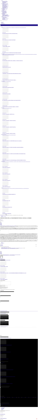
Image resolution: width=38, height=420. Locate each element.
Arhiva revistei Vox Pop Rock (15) (6, 180)
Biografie (17, 397)
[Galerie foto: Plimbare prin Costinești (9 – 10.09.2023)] (3, 382)
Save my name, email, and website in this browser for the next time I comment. (8, 289)
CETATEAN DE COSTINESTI (5, 14)
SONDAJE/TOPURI (4, 7)
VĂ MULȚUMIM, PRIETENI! (3, 279)
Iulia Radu (1, 377)
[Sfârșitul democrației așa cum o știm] (5, 65)
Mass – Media (20, 397)
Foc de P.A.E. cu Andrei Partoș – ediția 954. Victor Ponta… (9, 120)
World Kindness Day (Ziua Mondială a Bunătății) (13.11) (9, 194)
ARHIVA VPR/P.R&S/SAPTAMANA (5, 15)
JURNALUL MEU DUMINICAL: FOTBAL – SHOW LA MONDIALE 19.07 (8, 248)
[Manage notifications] (36, 418)
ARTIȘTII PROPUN (5, 188)
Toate (2, 27)
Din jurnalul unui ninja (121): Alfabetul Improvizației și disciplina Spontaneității (11, 52)
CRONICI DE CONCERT (5, 81)
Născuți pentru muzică (2, 397)
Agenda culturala (23, 397)
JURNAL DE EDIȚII (4, 152)
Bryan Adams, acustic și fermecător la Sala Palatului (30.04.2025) (7, 376)
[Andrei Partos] (1, 245)
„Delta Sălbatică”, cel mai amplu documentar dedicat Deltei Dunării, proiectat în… (11, 73)
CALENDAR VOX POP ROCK (15, 188)
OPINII (2, 0)
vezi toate (8, 246)
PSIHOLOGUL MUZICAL (3, 11)
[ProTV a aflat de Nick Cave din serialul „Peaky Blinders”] (5, 38)
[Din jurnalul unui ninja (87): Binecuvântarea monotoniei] (3, 368)
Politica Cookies (2, 408)
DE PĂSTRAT (3, 18)
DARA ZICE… (22, 188)
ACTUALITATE (2, 3)
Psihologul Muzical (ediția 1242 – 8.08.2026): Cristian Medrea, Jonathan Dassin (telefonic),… (13, 147)
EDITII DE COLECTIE (4, 12)
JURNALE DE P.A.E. (4, 10)
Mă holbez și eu (6, 397)
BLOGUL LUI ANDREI (5, 27)
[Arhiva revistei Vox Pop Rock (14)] (5, 185)
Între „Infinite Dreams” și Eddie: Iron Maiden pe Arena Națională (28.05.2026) (11, 100)
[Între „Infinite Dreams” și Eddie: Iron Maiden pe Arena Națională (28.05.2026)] (5, 98)
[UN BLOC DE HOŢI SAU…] (1, 417)
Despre (2, 242)
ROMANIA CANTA (4, 5)
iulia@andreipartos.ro (3, 23)
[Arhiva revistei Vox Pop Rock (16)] (5, 172)
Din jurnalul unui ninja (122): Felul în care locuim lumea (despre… (10, 33)
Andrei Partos (1, 258)
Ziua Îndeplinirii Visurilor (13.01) (6, 200)
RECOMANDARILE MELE (5, 19)
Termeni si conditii (3, 407)
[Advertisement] (6, 250)
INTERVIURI (3, 9)
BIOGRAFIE (4, 161)
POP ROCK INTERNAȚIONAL (17, 54)
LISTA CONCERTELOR (25, 54)
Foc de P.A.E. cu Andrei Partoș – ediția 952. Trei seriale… (9, 133)
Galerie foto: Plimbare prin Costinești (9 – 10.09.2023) (6, 383)
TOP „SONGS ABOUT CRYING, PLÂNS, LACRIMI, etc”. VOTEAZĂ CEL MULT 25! (12, 60)
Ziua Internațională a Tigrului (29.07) (6, 213)
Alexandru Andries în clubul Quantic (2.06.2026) (8, 87)
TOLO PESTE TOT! (2, 414)
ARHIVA (2, 16)
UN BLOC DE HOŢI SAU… (3, 418)
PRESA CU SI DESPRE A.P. (14, 161)
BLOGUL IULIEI (14, 27)
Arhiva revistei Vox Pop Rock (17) (6, 167)
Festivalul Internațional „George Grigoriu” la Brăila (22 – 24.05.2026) (10, 106)
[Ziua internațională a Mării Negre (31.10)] (5, 205)
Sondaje (34, 397)
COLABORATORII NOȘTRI (23, 27)
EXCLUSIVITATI (3, 8)
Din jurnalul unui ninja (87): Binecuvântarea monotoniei (6, 369)
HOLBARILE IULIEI (4, 2)
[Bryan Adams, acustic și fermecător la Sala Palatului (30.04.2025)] (3, 375)
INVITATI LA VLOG (9, 108)
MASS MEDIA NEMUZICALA (5, 6)
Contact (2, 22)
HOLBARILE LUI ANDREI (5, 1)
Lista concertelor (10, 397)
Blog (8, 397)
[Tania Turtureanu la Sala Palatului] (5, 92)
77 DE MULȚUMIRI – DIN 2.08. (6, 46)
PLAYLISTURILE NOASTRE (6, 54)
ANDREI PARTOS (3, 13)
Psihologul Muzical (14, 397)
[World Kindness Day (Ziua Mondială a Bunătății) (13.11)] (5, 192)
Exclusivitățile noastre (31, 397)
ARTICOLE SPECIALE (4, 4)
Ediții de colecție (27, 397)
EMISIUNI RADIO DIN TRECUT (27, 161)
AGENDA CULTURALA (4, 17)
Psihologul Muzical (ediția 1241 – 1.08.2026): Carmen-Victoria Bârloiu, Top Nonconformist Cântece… (14, 153)
